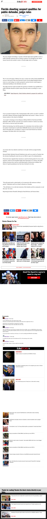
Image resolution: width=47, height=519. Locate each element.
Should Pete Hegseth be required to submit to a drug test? (34, 273)
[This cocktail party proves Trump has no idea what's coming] (8, 384)
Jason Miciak (19, 352)
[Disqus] (23, 300)
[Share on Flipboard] (16, 20)
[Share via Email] (27, 20)
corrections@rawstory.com (23, 218)
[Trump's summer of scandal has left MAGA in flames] (8, 357)
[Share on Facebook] (4, 20)
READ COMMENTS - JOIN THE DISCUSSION (23, 267)
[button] (22, 20)
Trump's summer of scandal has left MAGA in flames (26, 353)
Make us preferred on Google (24, 16)
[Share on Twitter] (10, 20)
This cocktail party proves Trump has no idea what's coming (27, 381)
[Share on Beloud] (39, 20)
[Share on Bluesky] (33, 20)
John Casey (18, 379)
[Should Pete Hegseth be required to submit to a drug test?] (10, 277)
